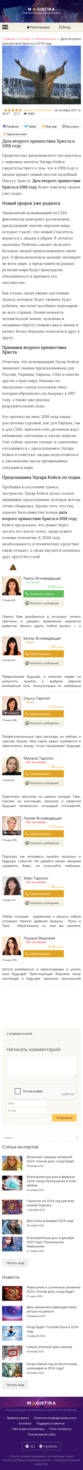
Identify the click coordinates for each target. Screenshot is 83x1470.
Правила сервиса (18, 1418)
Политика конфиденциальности (55, 1418)
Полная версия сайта (41, 1434)
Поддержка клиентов (50, 1423)
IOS (32, 1446)
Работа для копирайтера (28, 1429)
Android (50, 1446)
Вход (66, 27)
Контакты (25, 1423)
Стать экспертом (60, 1429)
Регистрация (39, 27)
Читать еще (15, 1263)
